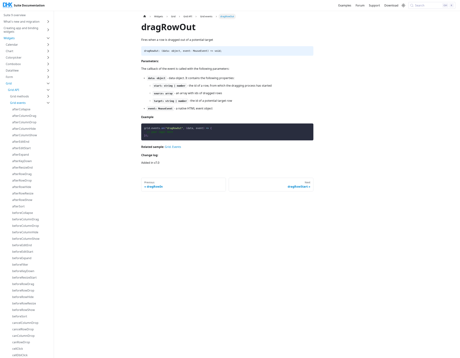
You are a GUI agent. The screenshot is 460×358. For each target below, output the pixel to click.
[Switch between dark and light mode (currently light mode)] (403, 5)
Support (374, 5)
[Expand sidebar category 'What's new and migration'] (48, 21)
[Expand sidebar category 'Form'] (48, 77)
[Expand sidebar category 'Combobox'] (48, 64)
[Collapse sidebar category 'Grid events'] (48, 103)
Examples (344, 5)
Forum (360, 5)
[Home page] (144, 16)
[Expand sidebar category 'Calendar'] (48, 44)
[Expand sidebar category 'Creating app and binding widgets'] (48, 30)
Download (391, 5)
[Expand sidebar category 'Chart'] (48, 51)
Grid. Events (173, 147)
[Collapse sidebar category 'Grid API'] (48, 90)
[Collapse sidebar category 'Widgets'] (48, 38)
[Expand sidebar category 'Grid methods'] (48, 96)
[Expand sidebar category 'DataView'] (48, 70)
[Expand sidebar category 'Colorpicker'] (48, 57)
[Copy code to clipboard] (309, 128)
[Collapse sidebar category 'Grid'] (48, 83)
